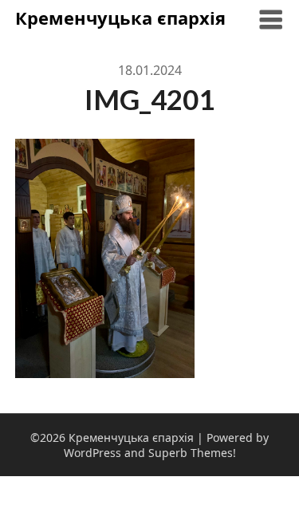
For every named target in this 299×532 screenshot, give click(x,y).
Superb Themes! (192, 452)
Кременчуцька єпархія (120, 18)
